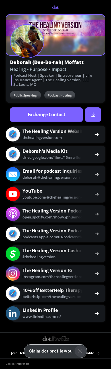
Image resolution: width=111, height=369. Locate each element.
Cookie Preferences (17, 364)
